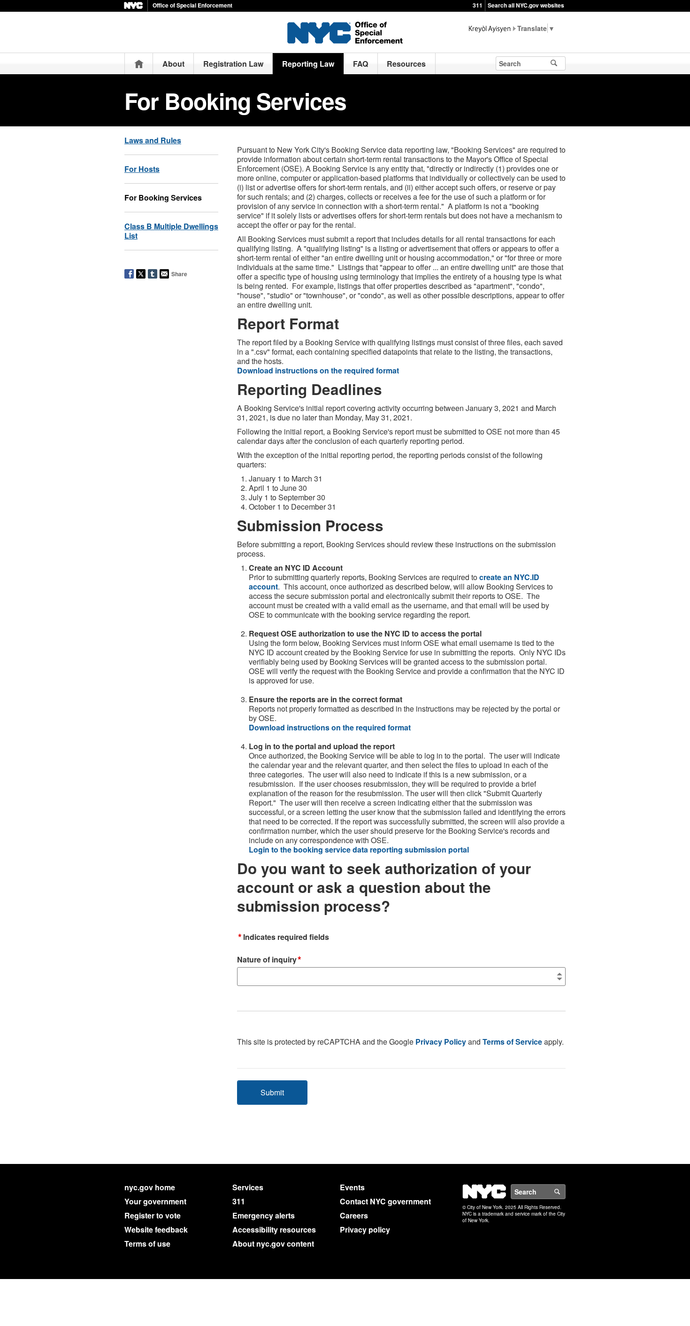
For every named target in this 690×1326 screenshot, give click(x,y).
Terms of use (147, 1243)
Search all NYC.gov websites (526, 5)
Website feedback (156, 1229)
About (173, 63)
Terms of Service (512, 1041)
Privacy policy (365, 1229)
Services (247, 1187)
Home (139, 63)
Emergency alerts (263, 1215)
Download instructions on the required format (318, 370)
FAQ (360, 63)
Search (565, 1191)
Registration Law (233, 63)
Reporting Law (308, 63)
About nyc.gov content (273, 1243)
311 (478, 5)
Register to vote (152, 1215)
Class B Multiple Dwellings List (171, 231)
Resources (406, 63)
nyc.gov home (149, 1187)
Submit (272, 1092)
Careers (354, 1215)
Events (352, 1187)
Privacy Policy (440, 1041)
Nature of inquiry (269, 960)
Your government (155, 1201)
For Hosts (142, 168)
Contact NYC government (385, 1201)
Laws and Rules (152, 140)
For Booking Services (163, 197)
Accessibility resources (274, 1229)
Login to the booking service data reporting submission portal (359, 849)
